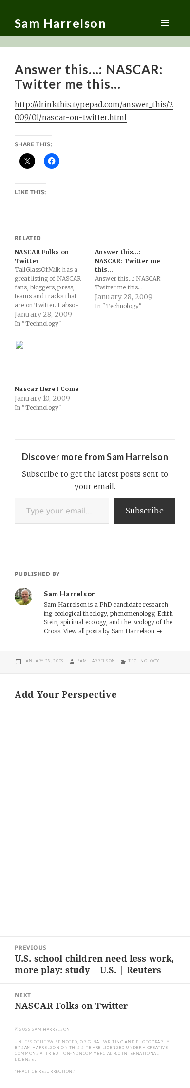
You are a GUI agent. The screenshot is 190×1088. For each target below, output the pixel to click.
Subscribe (145, 510)
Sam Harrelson (61, 23)
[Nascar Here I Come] (50, 360)
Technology (143, 660)
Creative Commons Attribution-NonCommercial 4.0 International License (91, 1053)
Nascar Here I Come (46, 388)
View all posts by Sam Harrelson (109, 631)
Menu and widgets (165, 23)
